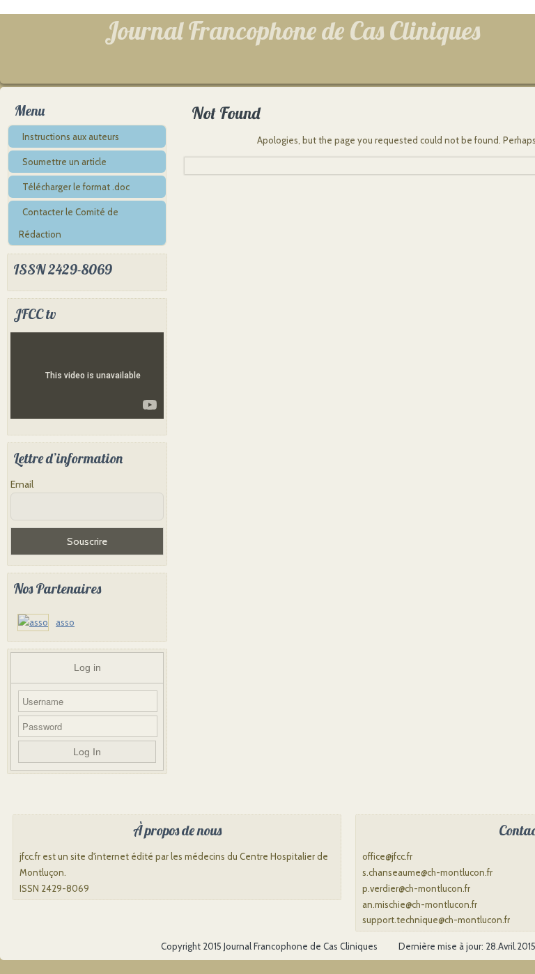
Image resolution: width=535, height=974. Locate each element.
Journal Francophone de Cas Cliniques (292, 30)
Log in (87, 667)
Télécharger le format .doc (76, 186)
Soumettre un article (64, 161)
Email (21, 484)
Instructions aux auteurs (70, 136)
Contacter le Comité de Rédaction (68, 223)
